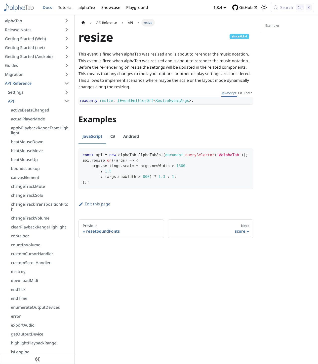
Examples (272, 25)
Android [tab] (131, 136)
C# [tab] (240, 93)
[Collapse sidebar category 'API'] (66, 101)
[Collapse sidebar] (37, 359)
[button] (37, 21)
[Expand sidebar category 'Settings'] (66, 92)
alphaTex (87, 7)
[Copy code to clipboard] (247, 154)
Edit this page (97, 204)
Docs (47, 7)
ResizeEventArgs (172, 100)
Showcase (110, 7)
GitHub (246, 7)
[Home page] (83, 23)
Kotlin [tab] (248, 93)
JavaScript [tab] (229, 93)
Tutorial (65, 7)
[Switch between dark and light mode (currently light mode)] (264, 7)
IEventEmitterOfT (135, 100)
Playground (137, 7)
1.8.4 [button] (217, 7)
